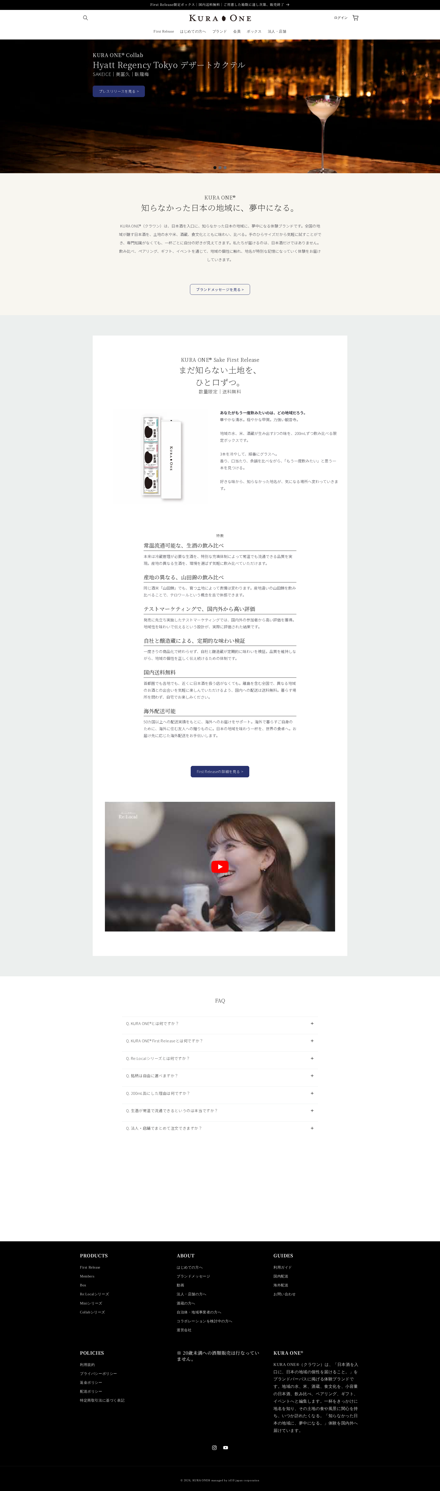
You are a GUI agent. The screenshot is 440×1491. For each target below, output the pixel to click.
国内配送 (280, 1276)
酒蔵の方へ (186, 1303)
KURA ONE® (201, 1480)
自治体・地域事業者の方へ (199, 1312)
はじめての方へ (190, 1267)
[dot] (214, 167)
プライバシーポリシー (98, 1374)
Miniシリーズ (91, 1303)
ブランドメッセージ (193, 1276)
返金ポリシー (91, 1383)
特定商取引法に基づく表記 (102, 1400)
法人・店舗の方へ (192, 1294)
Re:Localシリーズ (94, 1294)
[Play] (220, 867)
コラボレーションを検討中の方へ (204, 1321)
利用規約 (87, 1365)
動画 (180, 1285)
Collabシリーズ (92, 1312)
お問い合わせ (284, 1294)
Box (83, 1285)
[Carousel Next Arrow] (430, 106)
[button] (85, 17)
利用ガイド (282, 1267)
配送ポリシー (91, 1391)
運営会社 (184, 1330)
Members (87, 1276)
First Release (90, 1267)
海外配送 (280, 1285)
